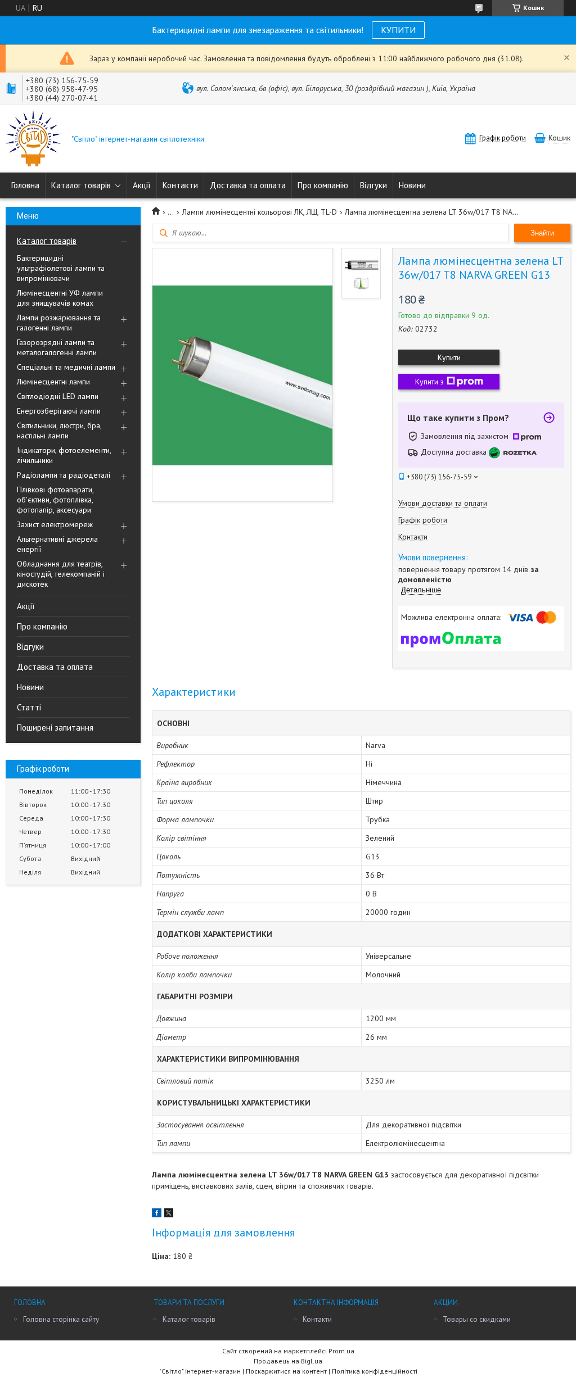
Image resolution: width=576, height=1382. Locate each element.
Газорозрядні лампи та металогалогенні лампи (57, 347)
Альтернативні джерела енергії (57, 544)
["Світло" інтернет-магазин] (33, 140)
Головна (25, 185)
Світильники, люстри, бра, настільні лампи (59, 430)
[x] (168, 1214)
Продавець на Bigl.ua (288, 1361)
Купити (449, 357)
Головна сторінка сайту (61, 1319)
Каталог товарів (81, 185)
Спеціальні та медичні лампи (66, 367)
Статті (29, 707)
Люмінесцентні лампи (53, 382)
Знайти (542, 233)
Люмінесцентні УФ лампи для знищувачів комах (60, 298)
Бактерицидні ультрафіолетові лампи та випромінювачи (61, 268)
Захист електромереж (55, 524)
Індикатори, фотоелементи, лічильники (64, 455)
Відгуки (373, 185)
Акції (142, 185)
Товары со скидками (477, 1319)
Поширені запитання (55, 727)
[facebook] (156, 1214)
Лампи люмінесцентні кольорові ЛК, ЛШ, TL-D (259, 212)
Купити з (429, 382)
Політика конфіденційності (374, 1371)
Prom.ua (341, 1351)
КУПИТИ (398, 29)
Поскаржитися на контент (286, 1371)
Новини (412, 185)
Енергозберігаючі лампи (59, 411)
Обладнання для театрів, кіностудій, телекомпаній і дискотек (61, 574)
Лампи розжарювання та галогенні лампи (59, 322)
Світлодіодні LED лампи (57, 396)
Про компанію (323, 185)
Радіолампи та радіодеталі (63, 475)
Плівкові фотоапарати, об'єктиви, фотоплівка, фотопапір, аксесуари (55, 499)
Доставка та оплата (248, 185)
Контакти (180, 185)
